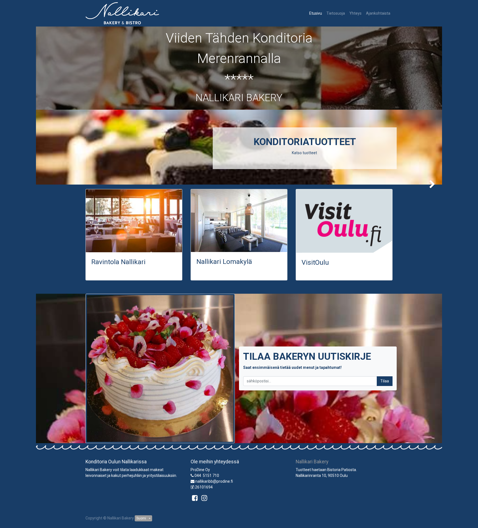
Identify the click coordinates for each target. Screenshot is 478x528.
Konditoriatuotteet (305, 142)
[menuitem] (315, 13)
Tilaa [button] (384, 381)
